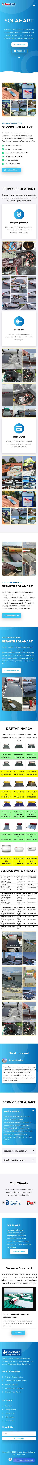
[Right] (34, 1202)
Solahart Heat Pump (13, 1392)
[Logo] (19, 1352)
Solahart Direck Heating (14, 1377)
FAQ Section (9, 1417)
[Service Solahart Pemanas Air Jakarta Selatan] (19, 1310)
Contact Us (9, 1421)
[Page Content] (19, 57)
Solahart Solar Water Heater (15, 1381)
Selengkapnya (10, 616)
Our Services (9, 1413)
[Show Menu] (33, 5)
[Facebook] (10, 1459)
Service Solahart (12, 1111)
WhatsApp (20, 44)
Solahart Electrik (11, 1384)
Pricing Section (10, 1410)
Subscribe (20, 1439)
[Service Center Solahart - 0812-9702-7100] (9, 5)
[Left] (3, 1202)
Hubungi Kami (12, 170)
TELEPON (21, 51)
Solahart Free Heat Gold (14, 1388)
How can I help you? (25, 1460)
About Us (8, 1406)
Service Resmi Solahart (15, 1151)
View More (18, 1333)
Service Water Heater (15, 1160)
